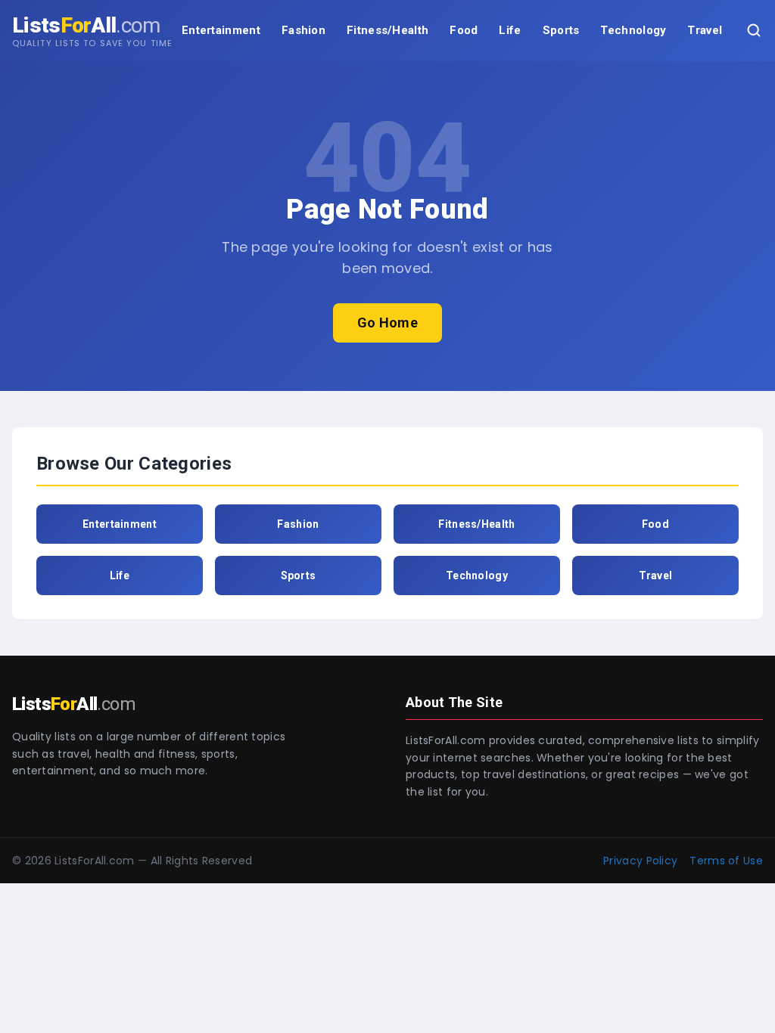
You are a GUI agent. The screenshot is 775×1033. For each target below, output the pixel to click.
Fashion (303, 30)
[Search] (753, 30)
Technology (633, 30)
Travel (704, 30)
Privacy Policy (640, 860)
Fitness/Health (387, 30)
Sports (561, 30)
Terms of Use (726, 860)
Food (464, 30)
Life (510, 30)
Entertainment (221, 30)
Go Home (387, 322)
